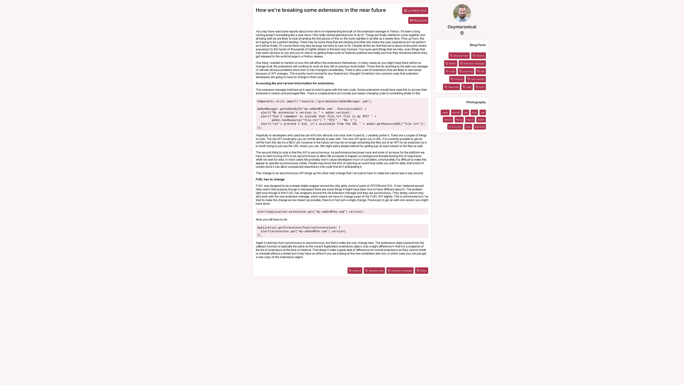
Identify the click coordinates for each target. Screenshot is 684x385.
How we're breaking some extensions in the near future (321, 10)
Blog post (420, 20)
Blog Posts (478, 45)
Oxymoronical (462, 26)
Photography (476, 102)
